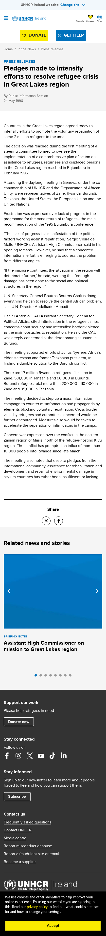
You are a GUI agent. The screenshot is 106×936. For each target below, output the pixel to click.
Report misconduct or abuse (28, 846)
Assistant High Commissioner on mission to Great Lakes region (44, 646)
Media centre (15, 838)
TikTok (52, 755)
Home (8, 49)
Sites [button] (99, 21)
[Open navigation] (6, 18)
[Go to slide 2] (41, 676)
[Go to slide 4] (51, 676)
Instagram (18, 755)
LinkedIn (63, 755)
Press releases (52, 49)
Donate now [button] (18, 722)
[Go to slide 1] (37, 676)
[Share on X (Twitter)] (46, 520)
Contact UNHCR (18, 830)
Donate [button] (90, 21)
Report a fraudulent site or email (31, 854)
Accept (53, 926)
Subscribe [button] (17, 796)
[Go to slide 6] (61, 676)
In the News (27, 49)
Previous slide (9, 591)
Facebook (7, 755)
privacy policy (37, 907)
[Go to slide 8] (71, 676)
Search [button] (80, 21)
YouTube (41, 755)
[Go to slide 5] (56, 676)
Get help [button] (74, 35)
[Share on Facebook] (58, 520)
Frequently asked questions (27, 822)
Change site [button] (70, 4)
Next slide (97, 591)
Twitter (29, 755)
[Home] (29, 19)
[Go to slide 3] (46, 676)
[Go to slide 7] (66, 676)
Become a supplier (20, 862)
